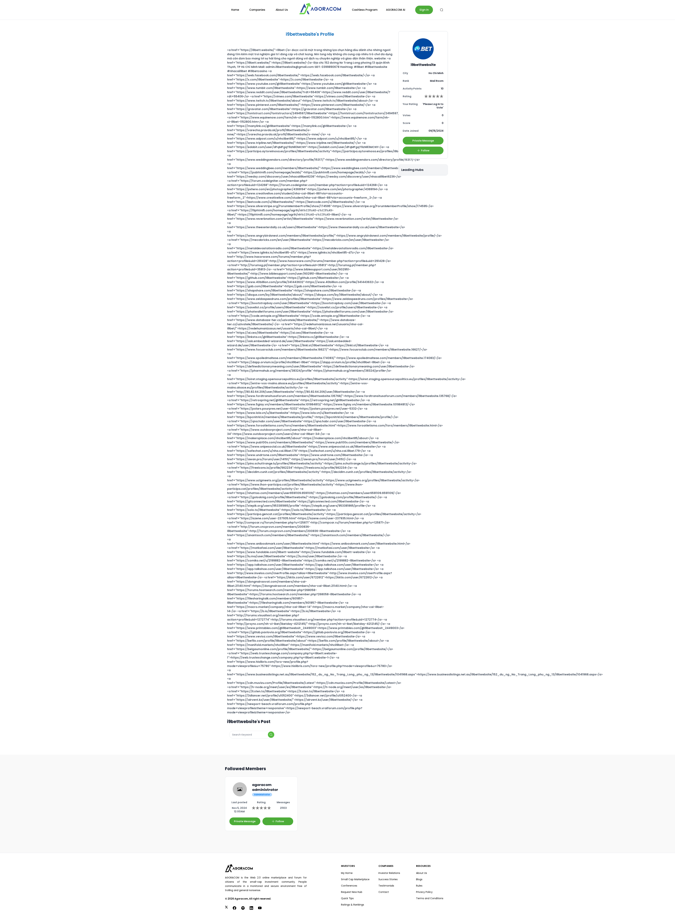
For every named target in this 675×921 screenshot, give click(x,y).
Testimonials (386, 885)
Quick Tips (347, 898)
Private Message (423, 140)
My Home (347, 873)
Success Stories (388, 879)
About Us (282, 10)
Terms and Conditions (429, 898)
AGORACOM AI (395, 10)
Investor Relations (389, 873)
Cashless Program (365, 10)
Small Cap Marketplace (355, 879)
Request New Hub (351, 892)
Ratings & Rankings (352, 904)
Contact (383, 892)
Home (235, 10)
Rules (419, 885)
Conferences (349, 885)
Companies (257, 10)
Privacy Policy (424, 892)
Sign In (424, 10)
